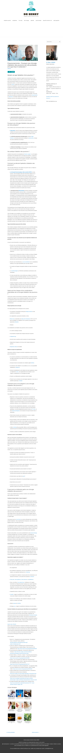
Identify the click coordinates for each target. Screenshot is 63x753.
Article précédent (10, 732)
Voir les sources (11, 636)
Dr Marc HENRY (50, 62)
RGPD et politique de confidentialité (27, 742)
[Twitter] (13, 72)
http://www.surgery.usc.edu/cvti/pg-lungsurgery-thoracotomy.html (23, 673)
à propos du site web (39, 742)
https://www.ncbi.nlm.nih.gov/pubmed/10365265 (27, 648)
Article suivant (35, 732)
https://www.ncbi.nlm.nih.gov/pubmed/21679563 (19, 658)
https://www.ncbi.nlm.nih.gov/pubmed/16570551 (22, 668)
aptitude (9, 68)
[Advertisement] (31, 29)
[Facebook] (9, 72)
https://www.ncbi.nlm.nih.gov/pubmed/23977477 (19, 664)
